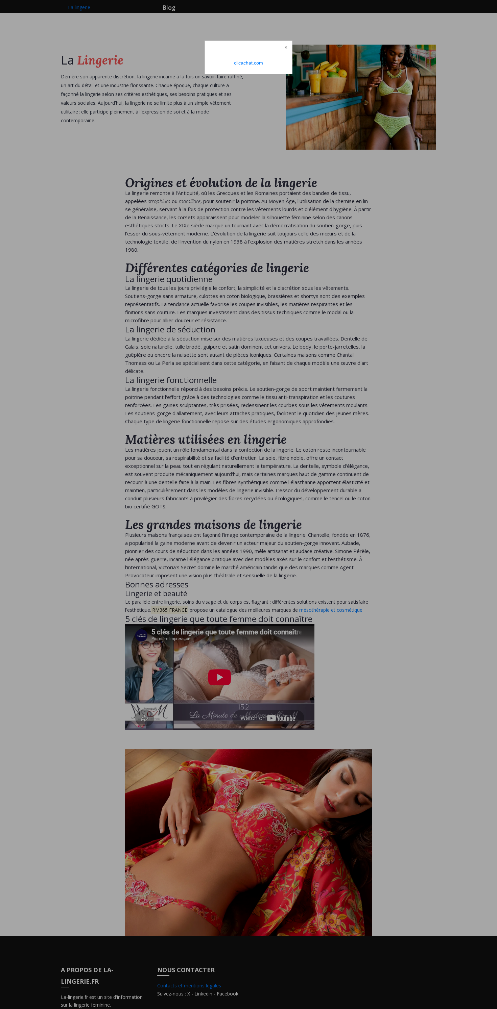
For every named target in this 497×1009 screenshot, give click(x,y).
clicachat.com (248, 63)
